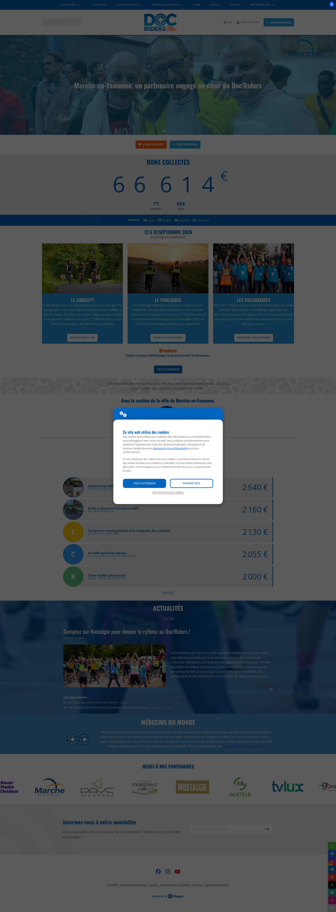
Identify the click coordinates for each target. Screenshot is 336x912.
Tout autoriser (144, 483)
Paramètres (191, 483)
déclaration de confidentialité (170, 448)
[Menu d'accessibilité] (331, 4)
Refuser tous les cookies (168, 492)
